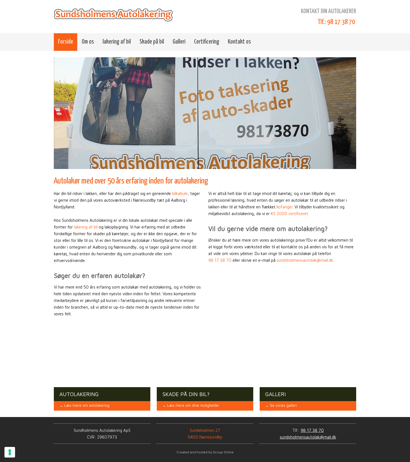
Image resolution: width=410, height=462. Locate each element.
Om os (88, 42)
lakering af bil (117, 42)
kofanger (285, 206)
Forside (65, 42)
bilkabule (180, 193)
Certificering (206, 42)
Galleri (179, 42)
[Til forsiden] (115, 14)
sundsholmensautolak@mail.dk (305, 260)
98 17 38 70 (219, 260)
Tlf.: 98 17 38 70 (336, 22)
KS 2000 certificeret (289, 213)
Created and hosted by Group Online (205, 452)
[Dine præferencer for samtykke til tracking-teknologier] (9, 452)
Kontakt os (239, 42)
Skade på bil (151, 42)
